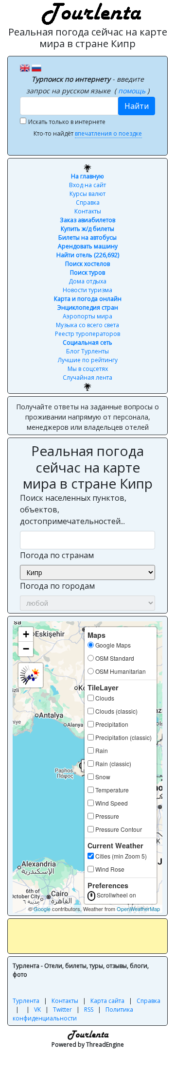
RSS (88, 1009)
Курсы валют (87, 194)
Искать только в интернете (66, 122)
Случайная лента (87, 377)
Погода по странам (57, 555)
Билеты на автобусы (87, 237)
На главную (87, 176)
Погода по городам (57, 585)
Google (42, 909)
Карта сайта (107, 1001)
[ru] (36, 67)
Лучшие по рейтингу (88, 360)
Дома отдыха (87, 281)
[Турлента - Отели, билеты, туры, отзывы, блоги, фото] (90, 12)
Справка (88, 202)
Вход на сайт (87, 185)
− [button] (26, 649)
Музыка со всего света (87, 325)
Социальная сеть (87, 342)
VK (37, 1009)
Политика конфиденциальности (73, 1013)
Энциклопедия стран (87, 307)
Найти (136, 106)
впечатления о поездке (108, 133)
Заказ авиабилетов (87, 220)
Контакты (87, 211)
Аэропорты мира (87, 316)
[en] (25, 67)
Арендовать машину (88, 246)
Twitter (62, 1009)
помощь (132, 90)
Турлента (26, 1001)
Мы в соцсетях (88, 369)
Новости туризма (87, 290)
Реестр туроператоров (87, 334)
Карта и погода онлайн (88, 299)
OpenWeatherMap (138, 909)
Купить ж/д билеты (87, 229)
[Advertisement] (94, 936)
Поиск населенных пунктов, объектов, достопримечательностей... (73, 509)
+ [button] (26, 634)
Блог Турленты (87, 351)
